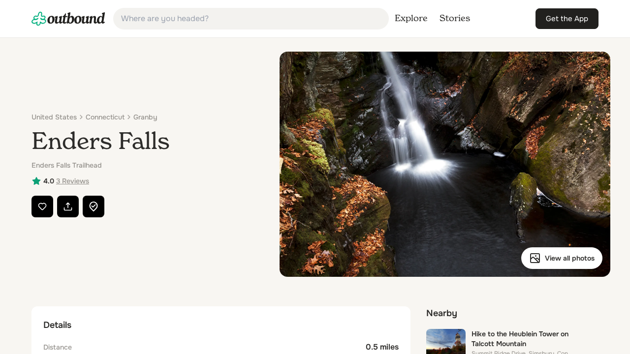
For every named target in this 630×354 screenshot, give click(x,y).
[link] (68, 18)
